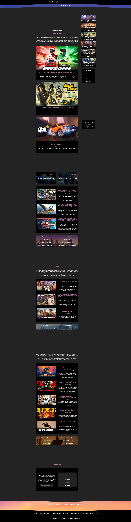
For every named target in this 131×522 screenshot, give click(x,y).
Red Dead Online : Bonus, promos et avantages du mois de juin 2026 (67, 409)
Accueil (63, 1)
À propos (46, 470)
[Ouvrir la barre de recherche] (81, 2)
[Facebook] (65, 5)
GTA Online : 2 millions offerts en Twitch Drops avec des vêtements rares (57, 72)
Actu (68, 1)
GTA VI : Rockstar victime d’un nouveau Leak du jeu (67, 311)
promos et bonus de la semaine (54, 42)
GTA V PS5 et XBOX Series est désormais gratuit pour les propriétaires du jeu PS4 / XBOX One (67, 396)
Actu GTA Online (57, 33)
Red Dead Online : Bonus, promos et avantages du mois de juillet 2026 (67, 382)
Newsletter (80, 507)
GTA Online (71, 37)
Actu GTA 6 (57, 266)
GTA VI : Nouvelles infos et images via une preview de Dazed (67, 282)
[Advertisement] (57, 20)
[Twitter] (63, 5)
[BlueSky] (61, 5)
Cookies (50, 507)
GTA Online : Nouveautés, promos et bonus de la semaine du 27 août (57, 107)
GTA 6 (58, 270)
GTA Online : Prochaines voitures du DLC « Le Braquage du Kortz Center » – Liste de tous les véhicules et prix (67, 190)
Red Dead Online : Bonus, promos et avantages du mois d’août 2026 (67, 366)
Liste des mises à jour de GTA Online (68, 174)
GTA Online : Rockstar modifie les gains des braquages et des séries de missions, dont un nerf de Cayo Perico (67, 205)
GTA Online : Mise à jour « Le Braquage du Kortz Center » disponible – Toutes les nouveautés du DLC (67, 219)
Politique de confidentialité (58, 507)
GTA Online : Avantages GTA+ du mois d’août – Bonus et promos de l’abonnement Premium (57, 144)
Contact (65, 507)
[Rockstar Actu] (54, 2)
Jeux (73, 1)
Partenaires (75, 507)
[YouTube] (70, 5)
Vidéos (78, 1)
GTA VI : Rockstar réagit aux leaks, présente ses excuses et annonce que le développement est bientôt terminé (67, 295)
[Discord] (68, 5)
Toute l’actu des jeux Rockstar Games (57, 349)
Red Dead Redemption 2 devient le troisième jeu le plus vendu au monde (67, 422)
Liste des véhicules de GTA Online (46, 174)
